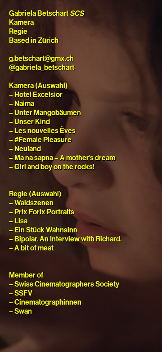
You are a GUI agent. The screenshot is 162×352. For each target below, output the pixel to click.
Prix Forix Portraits (44, 212)
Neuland (27, 149)
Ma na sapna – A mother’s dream (64, 158)
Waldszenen (34, 203)
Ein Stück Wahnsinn (45, 230)
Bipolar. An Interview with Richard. (68, 239)
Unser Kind (32, 121)
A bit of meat (34, 248)
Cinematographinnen (47, 302)
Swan (23, 311)
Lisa (20, 221)
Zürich (48, 40)
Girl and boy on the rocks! (54, 167)
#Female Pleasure (43, 140)
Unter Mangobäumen (47, 112)
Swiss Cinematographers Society (66, 284)
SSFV (23, 293)
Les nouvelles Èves (45, 130)
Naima (24, 103)
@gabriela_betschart (41, 67)
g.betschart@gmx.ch (41, 58)
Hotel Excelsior (38, 94)
